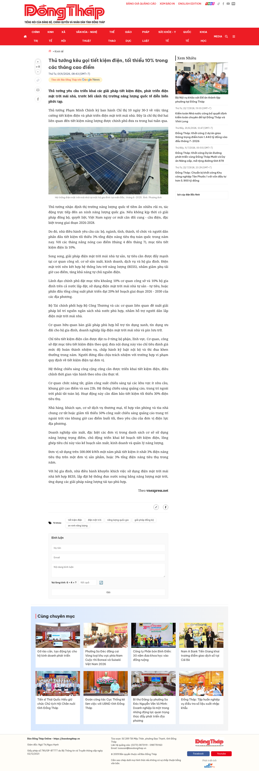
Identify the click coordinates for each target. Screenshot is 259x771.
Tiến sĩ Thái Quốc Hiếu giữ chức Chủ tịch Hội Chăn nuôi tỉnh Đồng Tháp (56, 704)
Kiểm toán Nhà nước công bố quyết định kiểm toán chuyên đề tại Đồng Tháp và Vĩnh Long (201, 117)
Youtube (221, 753)
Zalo (233, 3)
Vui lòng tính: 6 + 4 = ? (63, 582)
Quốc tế (187, 36)
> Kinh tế (58, 51)
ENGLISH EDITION (189, 3)
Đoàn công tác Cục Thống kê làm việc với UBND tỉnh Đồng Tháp (105, 704)
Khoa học (203, 36)
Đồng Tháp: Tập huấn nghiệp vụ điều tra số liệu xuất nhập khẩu (200, 704)
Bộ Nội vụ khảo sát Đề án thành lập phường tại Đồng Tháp (197, 99)
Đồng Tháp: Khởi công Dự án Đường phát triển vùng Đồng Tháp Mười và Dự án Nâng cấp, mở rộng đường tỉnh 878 (200, 156)
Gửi (108, 592)
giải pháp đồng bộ (144, 520)
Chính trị (36, 36)
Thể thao (112, 36)
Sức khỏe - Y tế (167, 36)
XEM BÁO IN (167, 3)
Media (218, 36)
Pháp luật (145, 36)
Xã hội (63, 36)
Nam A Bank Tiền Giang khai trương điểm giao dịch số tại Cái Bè (200, 656)
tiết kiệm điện (75, 520)
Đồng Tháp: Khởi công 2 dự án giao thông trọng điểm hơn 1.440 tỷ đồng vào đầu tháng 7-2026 (201, 137)
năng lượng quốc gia (118, 520)
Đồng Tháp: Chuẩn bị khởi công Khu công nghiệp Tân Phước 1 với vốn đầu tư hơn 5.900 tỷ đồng (200, 176)
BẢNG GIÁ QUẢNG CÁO (141, 3)
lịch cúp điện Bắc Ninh (188, 194)
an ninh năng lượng (78, 525)
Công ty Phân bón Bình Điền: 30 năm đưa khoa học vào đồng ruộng (152, 656)
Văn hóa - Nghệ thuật (86, 36)
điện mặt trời (94, 520)
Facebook (198, 753)
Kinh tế (51, 36)
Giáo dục (128, 36)
